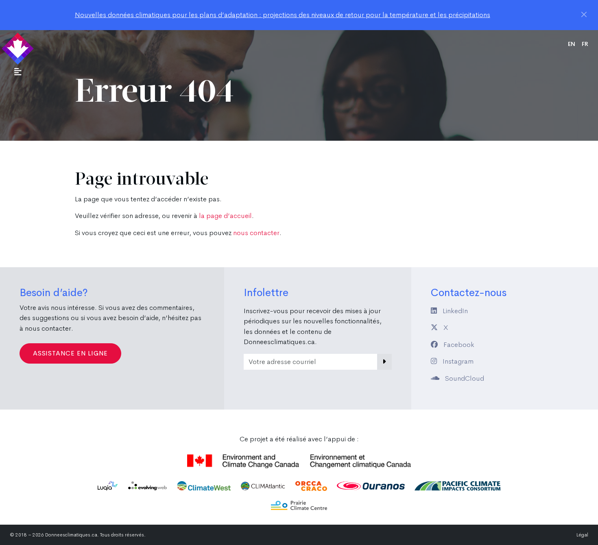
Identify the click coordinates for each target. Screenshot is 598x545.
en (571, 44)
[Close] (584, 14)
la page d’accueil (225, 215)
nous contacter (256, 233)
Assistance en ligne (70, 353)
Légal (582, 535)
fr (585, 44)
